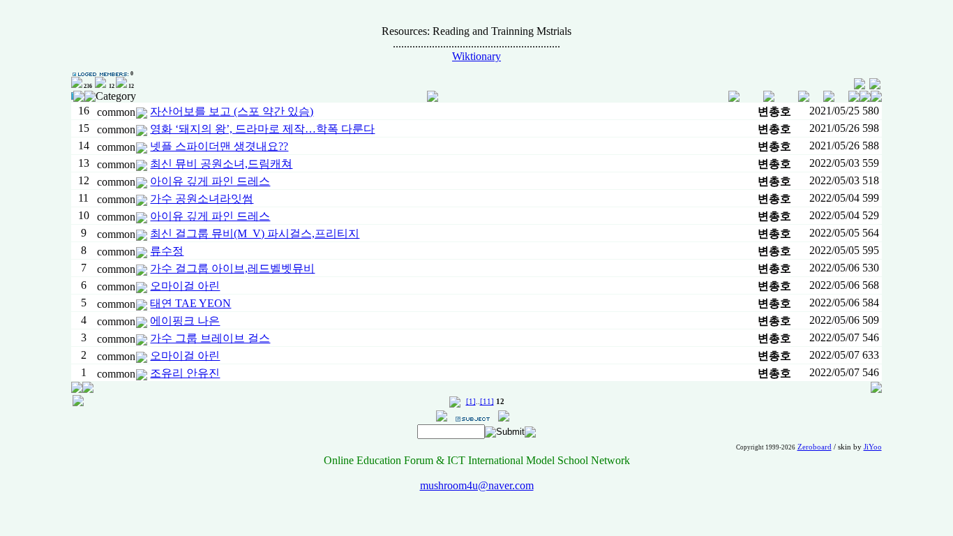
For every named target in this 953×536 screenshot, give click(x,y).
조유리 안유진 (185, 373)
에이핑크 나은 (185, 321)
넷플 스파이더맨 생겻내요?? (219, 146)
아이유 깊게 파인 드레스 (210, 181)
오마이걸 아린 (185, 286)
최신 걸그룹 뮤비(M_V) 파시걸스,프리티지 (254, 233)
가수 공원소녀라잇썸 (201, 198)
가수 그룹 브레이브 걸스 (210, 338)
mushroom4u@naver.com (477, 485)
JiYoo (873, 447)
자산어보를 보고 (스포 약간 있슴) (231, 111)
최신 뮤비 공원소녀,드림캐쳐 (221, 164)
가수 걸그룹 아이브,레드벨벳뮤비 (232, 268)
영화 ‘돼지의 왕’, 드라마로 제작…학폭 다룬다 (262, 129)
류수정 (166, 251)
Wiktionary (476, 56)
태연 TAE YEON (190, 303)
